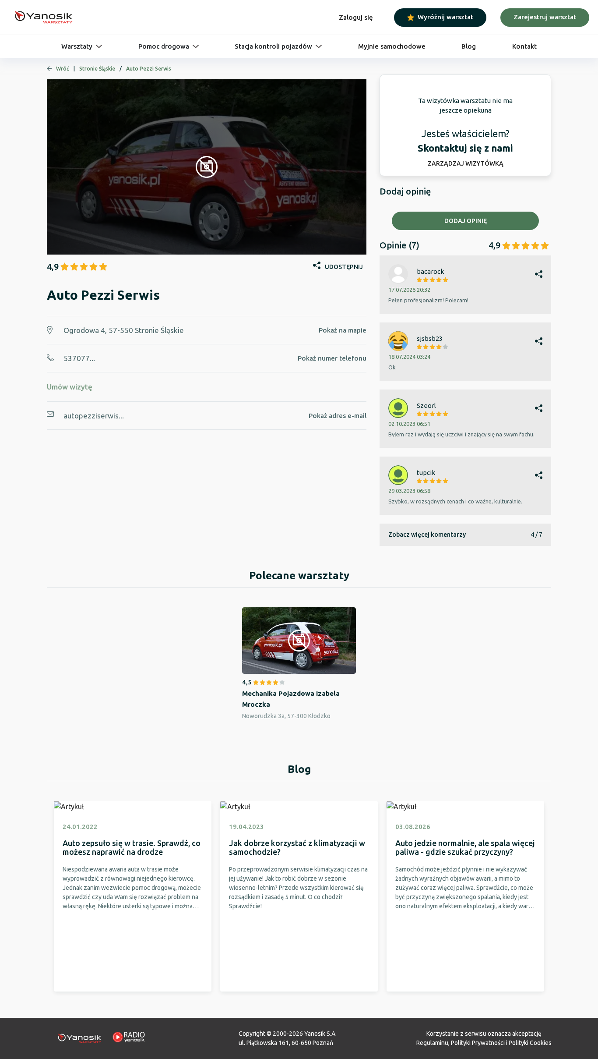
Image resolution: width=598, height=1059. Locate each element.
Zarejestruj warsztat (545, 17)
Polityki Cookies (530, 1042)
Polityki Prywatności (478, 1042)
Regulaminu (432, 1042)
